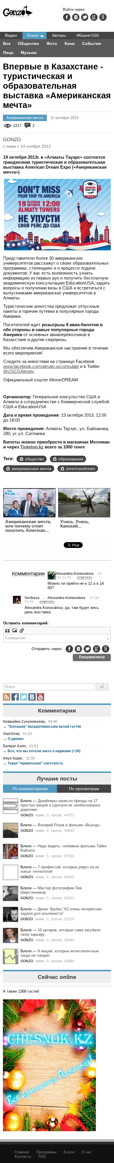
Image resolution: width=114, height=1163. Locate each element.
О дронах (13, 739)
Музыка (29, 52)
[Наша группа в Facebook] (15, 697)
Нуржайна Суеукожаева (24, 721)
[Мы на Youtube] (40, 697)
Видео (11, 35)
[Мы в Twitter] (23, 697)
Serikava (32, 598)
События (91, 43)
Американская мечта (24, 118)
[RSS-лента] (6, 697)
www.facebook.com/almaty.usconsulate (41, 366)
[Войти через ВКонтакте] (76, 17)
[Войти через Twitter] (85, 17)
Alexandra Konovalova (75, 573)
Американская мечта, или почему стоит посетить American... (28, 525)
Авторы (59, 35)
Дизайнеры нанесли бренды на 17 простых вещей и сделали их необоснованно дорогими (60, 805)
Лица (8, 52)
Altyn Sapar (13, 758)
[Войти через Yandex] (103, 17)
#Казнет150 (88, 35)
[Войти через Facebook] (66, 17)
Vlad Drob (11, 734)
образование (70, 459)
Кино (70, 43)
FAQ (42, 1156)
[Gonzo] (18, 12)
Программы (46, 1152)
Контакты (23, 1156)
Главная (22, 1152)
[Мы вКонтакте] (32, 697)
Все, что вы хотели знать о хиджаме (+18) (41, 751)
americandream (80, 468)
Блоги (32, 35)
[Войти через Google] (94, 17)
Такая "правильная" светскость (33, 763)
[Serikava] (17, 600)
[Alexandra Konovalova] (52, 575)
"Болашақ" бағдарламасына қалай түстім (42, 726)
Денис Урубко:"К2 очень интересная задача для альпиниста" (60, 911)
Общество (28, 43)
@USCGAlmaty (18, 371)
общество (34, 459)
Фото (51, 43)
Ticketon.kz (32, 446)
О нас (87, 1152)
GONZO (26, 815)
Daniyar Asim (14, 746)
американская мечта (31, 468)
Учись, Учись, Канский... (74, 523)
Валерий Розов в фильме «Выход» (69, 825)
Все (7, 43)
